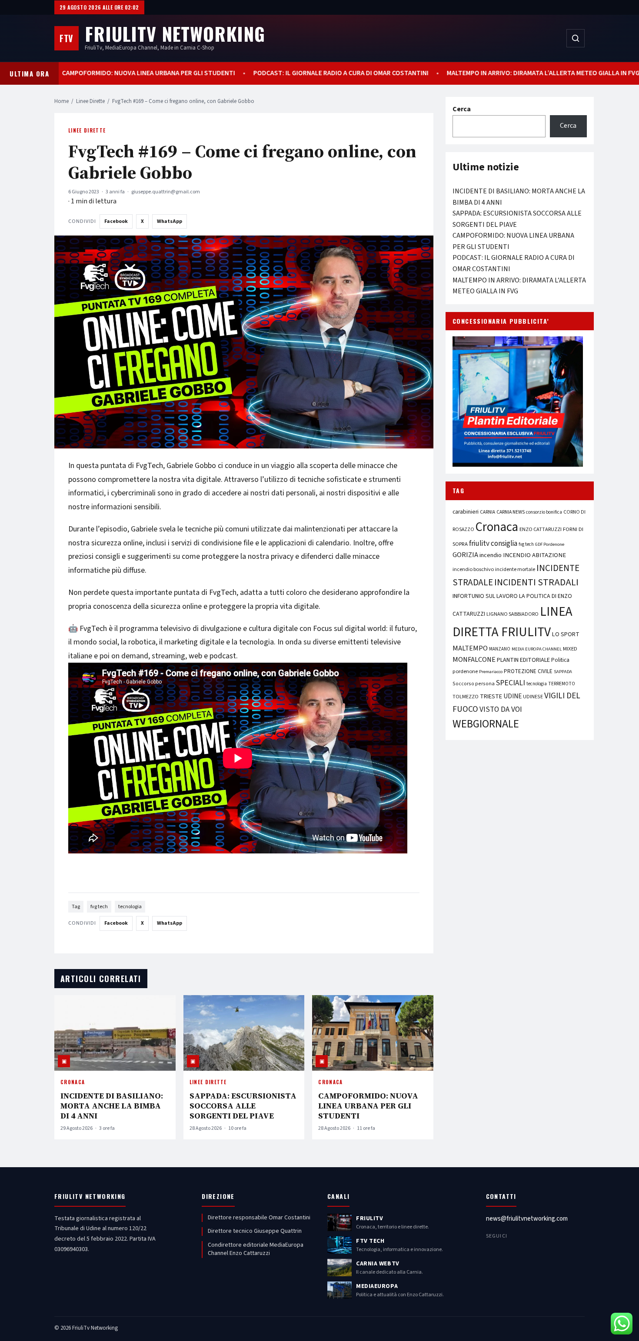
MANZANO (499, 649)
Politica (560, 660)
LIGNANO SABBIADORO (512, 614)
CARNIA (487, 512)
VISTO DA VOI (500, 709)
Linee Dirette (90, 101)
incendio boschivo (473, 569)
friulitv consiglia (493, 543)
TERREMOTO (561, 683)
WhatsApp (169, 221)
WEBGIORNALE (486, 724)
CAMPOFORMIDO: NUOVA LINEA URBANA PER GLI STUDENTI (160, 73)
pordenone (465, 671)
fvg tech (99, 906)
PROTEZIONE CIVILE (528, 671)
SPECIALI (510, 682)
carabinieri (466, 512)
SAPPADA (563, 671)
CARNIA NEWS (510, 512)
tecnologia (130, 906)
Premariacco (491, 671)
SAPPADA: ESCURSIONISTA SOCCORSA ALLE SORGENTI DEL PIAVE (243, 1105)
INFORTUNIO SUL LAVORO (485, 596)
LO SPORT (565, 634)
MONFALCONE (474, 659)
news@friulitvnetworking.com (527, 1218)
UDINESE (533, 696)
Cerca (462, 109)
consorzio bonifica (544, 512)
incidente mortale (515, 569)
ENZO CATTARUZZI (540, 529)
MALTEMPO (470, 648)
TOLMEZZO (466, 696)
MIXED (570, 649)
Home (61, 101)
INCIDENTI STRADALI (536, 582)
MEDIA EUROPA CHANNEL (537, 649)
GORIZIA (465, 555)
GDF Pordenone (549, 544)
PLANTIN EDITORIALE (523, 660)
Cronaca (72, 1082)
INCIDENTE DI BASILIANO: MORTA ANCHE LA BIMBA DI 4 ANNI (111, 1105)
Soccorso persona (474, 683)
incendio (490, 555)
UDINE (512, 696)
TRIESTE (491, 696)
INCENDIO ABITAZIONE (534, 555)
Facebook (116, 221)
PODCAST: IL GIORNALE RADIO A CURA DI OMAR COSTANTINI (352, 73)
